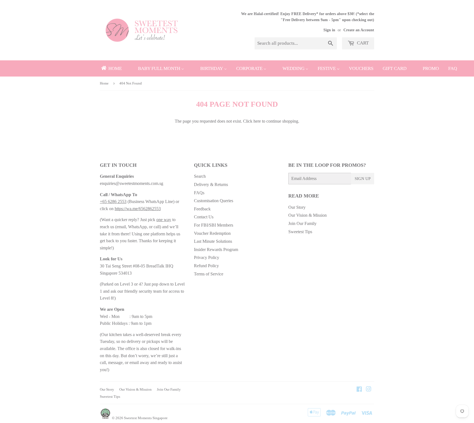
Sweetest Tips (300, 231)
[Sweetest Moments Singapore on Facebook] (359, 389)
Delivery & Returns (211, 184)
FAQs (199, 192)
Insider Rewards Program (216, 249)
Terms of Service (208, 274)
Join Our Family (302, 223)
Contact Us (203, 217)
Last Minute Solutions (213, 241)
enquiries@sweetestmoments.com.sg (131, 183)
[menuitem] (111, 68)
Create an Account (358, 30)
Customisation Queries (213, 200)
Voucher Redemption (212, 233)
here (257, 121)
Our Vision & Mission (307, 215)
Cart (362, 43)
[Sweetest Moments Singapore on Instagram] (368, 389)
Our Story (297, 207)
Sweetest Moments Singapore (146, 418)
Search (200, 176)
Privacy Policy (206, 257)
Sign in (329, 30)
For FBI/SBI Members (213, 225)
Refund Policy (206, 265)
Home (104, 83)
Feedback (202, 209)
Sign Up (363, 178)
